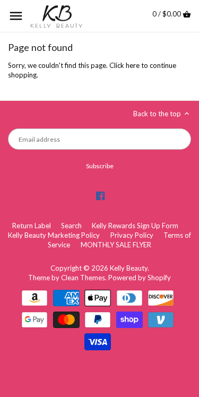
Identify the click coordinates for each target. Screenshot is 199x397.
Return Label (31, 225)
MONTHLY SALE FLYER (116, 244)
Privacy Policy (131, 235)
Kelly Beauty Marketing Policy (54, 235)
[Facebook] (100, 195)
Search (71, 225)
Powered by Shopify (139, 277)
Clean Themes (83, 277)
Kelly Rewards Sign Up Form (135, 225)
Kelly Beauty (129, 268)
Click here (124, 65)
